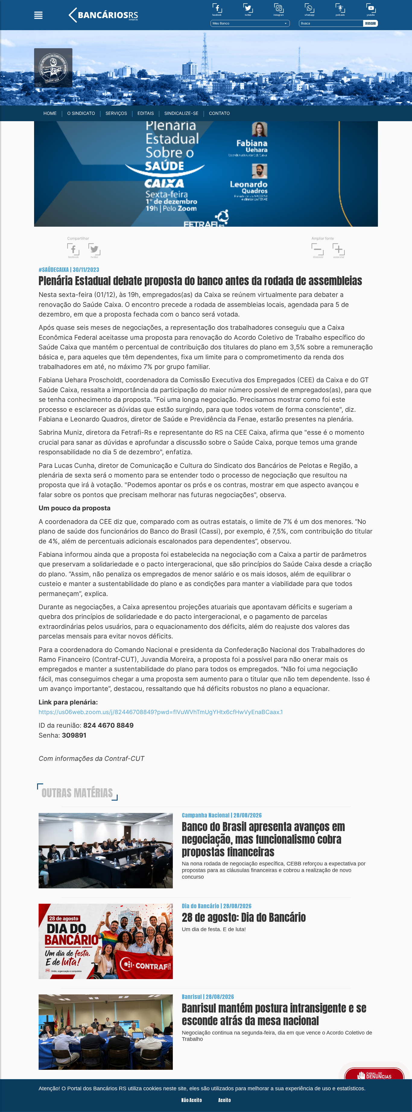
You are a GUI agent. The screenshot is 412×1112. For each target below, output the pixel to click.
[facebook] (217, 9)
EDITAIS (146, 113)
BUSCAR (370, 23)
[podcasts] (340, 9)
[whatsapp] (309, 9)
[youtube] (371, 9)
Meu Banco (221, 23)
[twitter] (248, 9)
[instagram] (279, 9)
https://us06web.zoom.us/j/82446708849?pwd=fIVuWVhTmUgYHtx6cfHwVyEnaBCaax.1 (161, 712)
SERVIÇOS (116, 113)
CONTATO (219, 113)
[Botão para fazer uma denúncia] (374, 1077)
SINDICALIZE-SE (181, 113)
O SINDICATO (81, 113)
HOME (50, 113)
